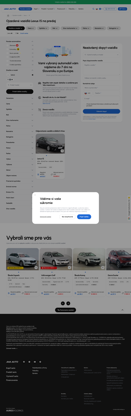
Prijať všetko (84, 217)
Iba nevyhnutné (67, 217)
